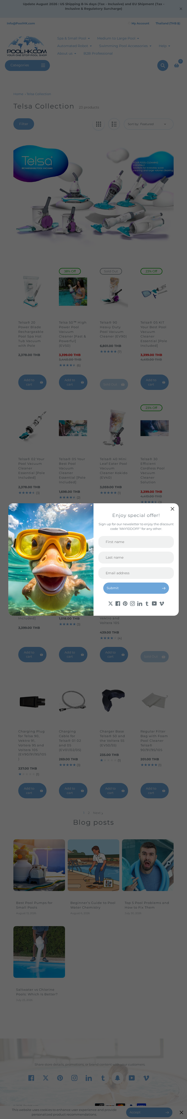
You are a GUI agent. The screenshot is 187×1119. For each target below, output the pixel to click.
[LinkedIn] (139, 603)
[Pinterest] (125, 603)
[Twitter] (110, 603)
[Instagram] (132, 603)
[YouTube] (154, 603)
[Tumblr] (147, 603)
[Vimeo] (161, 603)
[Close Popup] (172, 509)
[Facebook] (117, 603)
